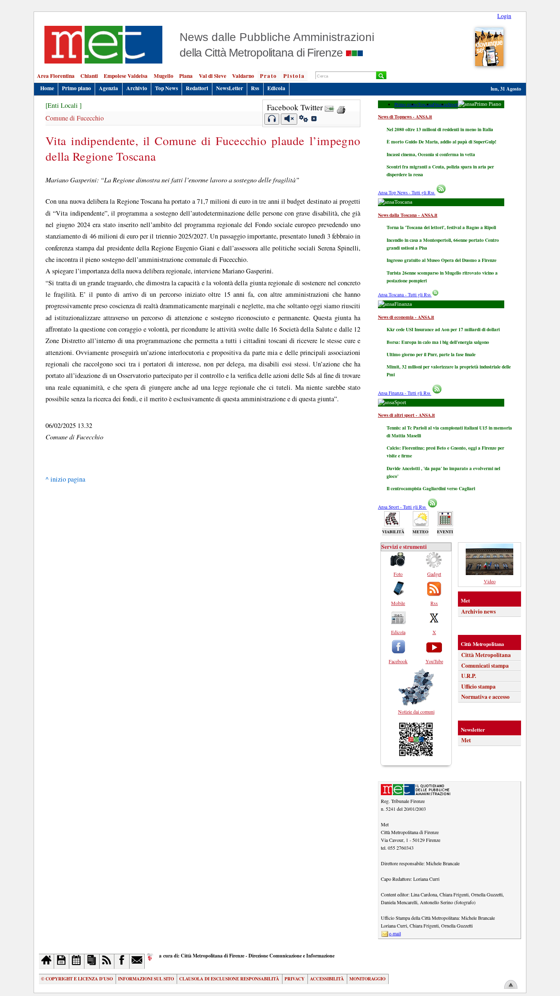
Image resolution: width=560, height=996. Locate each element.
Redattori (197, 88)
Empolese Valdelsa (126, 76)
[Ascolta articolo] (272, 119)
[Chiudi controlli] (313, 119)
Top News (166, 88)
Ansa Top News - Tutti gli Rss (406, 192)
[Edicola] (92, 961)
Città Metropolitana (486, 655)
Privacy (295, 979)
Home (47, 88)
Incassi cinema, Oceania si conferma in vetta (431, 154)
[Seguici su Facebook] (122, 961)
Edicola (276, 88)
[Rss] (107, 961)
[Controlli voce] (303, 119)
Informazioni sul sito (146, 979)
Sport (453, 104)
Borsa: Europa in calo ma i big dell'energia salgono (438, 342)
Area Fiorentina (56, 76)
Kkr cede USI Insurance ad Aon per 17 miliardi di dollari (443, 329)
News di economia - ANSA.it (406, 317)
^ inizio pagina (65, 479)
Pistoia (294, 76)
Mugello (163, 76)
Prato (268, 76)
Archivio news (478, 611)
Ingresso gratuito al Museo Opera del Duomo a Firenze (441, 260)
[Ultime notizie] (76, 961)
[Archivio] (61, 961)
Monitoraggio (367, 979)
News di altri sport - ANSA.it (406, 415)
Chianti (89, 76)
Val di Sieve (212, 76)
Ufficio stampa (478, 686)
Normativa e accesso (485, 697)
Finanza (440, 104)
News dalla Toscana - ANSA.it (407, 214)
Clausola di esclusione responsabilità (229, 979)
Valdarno (243, 76)
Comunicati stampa (485, 666)
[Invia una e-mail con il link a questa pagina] (329, 107)
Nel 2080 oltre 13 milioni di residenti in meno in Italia (440, 129)
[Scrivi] (137, 961)
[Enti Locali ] (64, 105)
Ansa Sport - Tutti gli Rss (402, 507)
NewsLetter (229, 88)
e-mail (395, 933)
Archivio (136, 88)
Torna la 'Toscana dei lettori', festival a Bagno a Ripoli (441, 227)
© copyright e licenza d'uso (77, 979)
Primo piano (76, 88)
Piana (186, 76)
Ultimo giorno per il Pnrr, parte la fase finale (431, 354)
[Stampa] (341, 107)
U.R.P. (468, 676)
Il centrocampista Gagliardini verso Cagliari (431, 488)
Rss (255, 88)
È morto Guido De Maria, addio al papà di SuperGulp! (441, 141)
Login (504, 16)
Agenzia (108, 88)
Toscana (425, 104)
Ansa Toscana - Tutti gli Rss (405, 294)
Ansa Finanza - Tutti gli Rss (404, 393)
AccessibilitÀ (327, 979)
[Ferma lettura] (289, 119)
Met (466, 740)
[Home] (46, 961)
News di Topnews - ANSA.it (405, 116)
